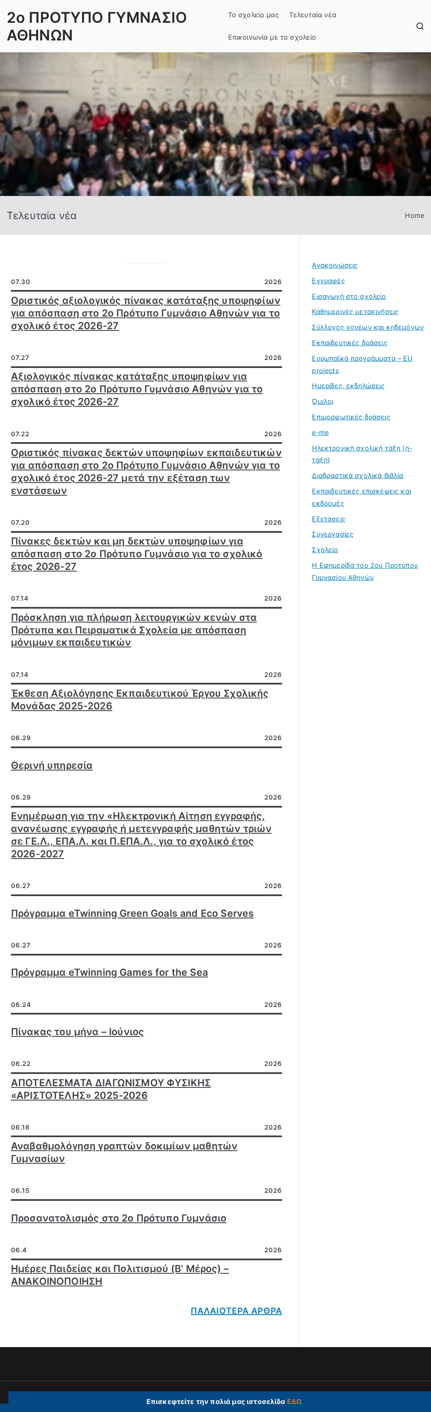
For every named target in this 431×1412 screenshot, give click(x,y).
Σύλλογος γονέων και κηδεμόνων (368, 327)
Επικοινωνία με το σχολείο (272, 37)
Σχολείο (325, 549)
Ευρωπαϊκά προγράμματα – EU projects (362, 364)
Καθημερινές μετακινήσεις (355, 311)
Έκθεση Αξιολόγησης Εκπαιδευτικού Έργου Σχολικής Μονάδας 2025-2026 (140, 699)
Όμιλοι (322, 401)
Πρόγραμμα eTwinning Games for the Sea (109, 972)
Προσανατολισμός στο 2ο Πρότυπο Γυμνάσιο (118, 1218)
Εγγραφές (328, 280)
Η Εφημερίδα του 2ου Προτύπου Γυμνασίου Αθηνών (365, 571)
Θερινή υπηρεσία (52, 765)
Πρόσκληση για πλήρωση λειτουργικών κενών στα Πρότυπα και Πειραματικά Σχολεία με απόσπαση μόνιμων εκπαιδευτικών (134, 630)
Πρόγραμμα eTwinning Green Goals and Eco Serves (132, 913)
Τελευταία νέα (312, 15)
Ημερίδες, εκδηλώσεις (348, 385)
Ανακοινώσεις (335, 265)
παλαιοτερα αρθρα (236, 1311)
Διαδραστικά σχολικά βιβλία (357, 475)
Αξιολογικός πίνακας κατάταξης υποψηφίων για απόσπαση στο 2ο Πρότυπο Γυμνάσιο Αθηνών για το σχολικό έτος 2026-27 (137, 389)
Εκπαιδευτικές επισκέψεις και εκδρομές (361, 497)
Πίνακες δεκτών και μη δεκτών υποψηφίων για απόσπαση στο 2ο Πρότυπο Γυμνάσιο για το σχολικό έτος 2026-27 (137, 553)
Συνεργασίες (333, 534)
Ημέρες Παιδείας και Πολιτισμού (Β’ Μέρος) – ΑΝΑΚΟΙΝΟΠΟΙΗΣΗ (120, 1275)
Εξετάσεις (328, 519)
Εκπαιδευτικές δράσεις (349, 342)
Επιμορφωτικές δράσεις (351, 417)
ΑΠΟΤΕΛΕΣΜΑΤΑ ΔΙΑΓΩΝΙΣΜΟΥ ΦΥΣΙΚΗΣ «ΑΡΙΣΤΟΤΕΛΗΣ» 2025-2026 (111, 1089)
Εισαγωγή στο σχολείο (349, 296)
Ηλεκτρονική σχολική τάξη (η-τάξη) (362, 454)
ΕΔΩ (294, 1401)
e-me (320, 432)
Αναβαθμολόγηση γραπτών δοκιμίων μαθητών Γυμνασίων (124, 1152)
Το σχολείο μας (253, 15)
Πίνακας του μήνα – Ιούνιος (77, 1032)
